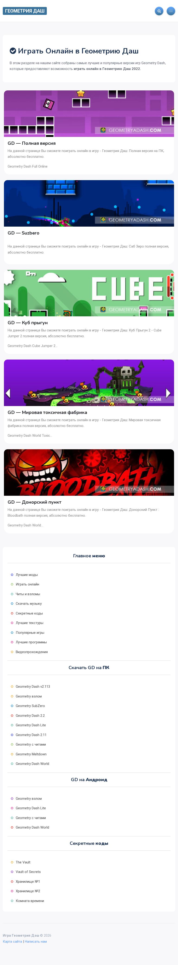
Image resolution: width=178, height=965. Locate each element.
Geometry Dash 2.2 (30, 716)
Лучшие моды (27, 575)
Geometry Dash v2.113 (33, 686)
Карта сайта (12, 941)
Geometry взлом (29, 696)
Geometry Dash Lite (31, 725)
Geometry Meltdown (31, 754)
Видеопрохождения (32, 652)
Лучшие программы (31, 642)
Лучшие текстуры (29, 623)
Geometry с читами (31, 744)
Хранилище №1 (28, 881)
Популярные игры (30, 633)
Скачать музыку (29, 603)
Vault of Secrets (28, 872)
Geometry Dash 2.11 (31, 735)
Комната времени (30, 901)
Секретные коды (29, 613)
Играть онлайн (27, 584)
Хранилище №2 (28, 891)
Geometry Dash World (32, 764)
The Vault (23, 862)
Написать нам (36, 941)
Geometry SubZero (30, 706)
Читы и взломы (28, 594)
